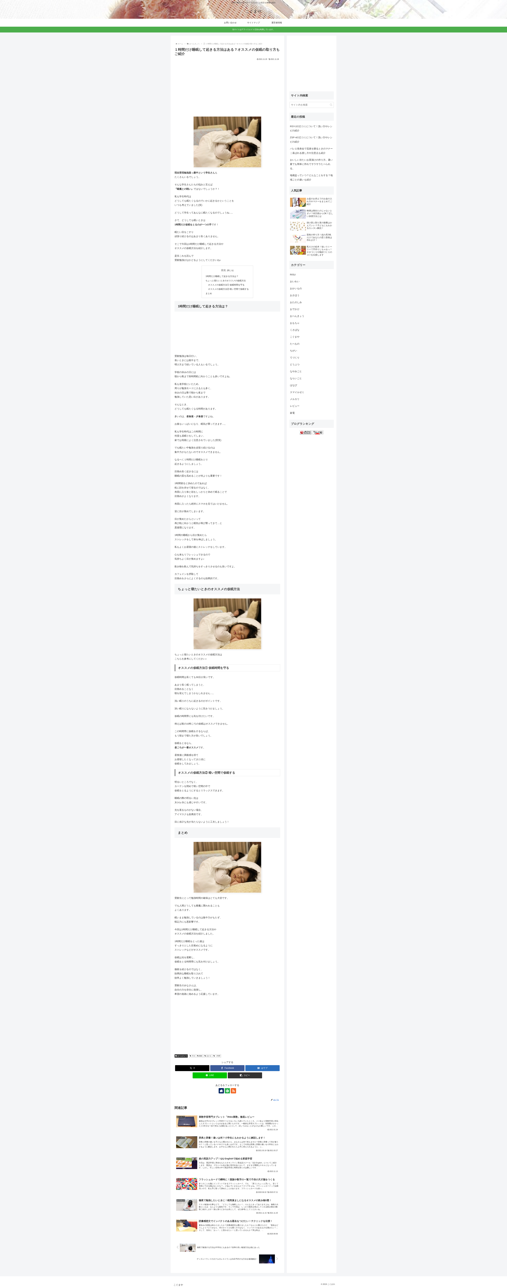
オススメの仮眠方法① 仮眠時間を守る (226, 285)
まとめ (209, 293)
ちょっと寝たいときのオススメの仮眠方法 (226, 280)
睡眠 (200, 1056)
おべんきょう (182, 1056)
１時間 (217, 1056)
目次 (223, 270)
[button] (245, 1075)
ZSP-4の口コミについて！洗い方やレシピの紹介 (311, 139)
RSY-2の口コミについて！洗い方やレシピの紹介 (311, 128)
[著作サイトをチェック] (221, 1090)
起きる (208, 1056)
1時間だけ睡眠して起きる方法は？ (222, 276)
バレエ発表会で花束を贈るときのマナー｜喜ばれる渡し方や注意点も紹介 (311, 150)
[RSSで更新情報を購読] (233, 1090)
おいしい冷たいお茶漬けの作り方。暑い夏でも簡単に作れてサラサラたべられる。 (311, 164)
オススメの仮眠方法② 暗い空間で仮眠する (228, 289)
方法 (193, 1056)
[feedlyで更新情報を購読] (227, 1090)
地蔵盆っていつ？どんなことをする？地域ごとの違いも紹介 (311, 177)
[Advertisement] (227, 90)
